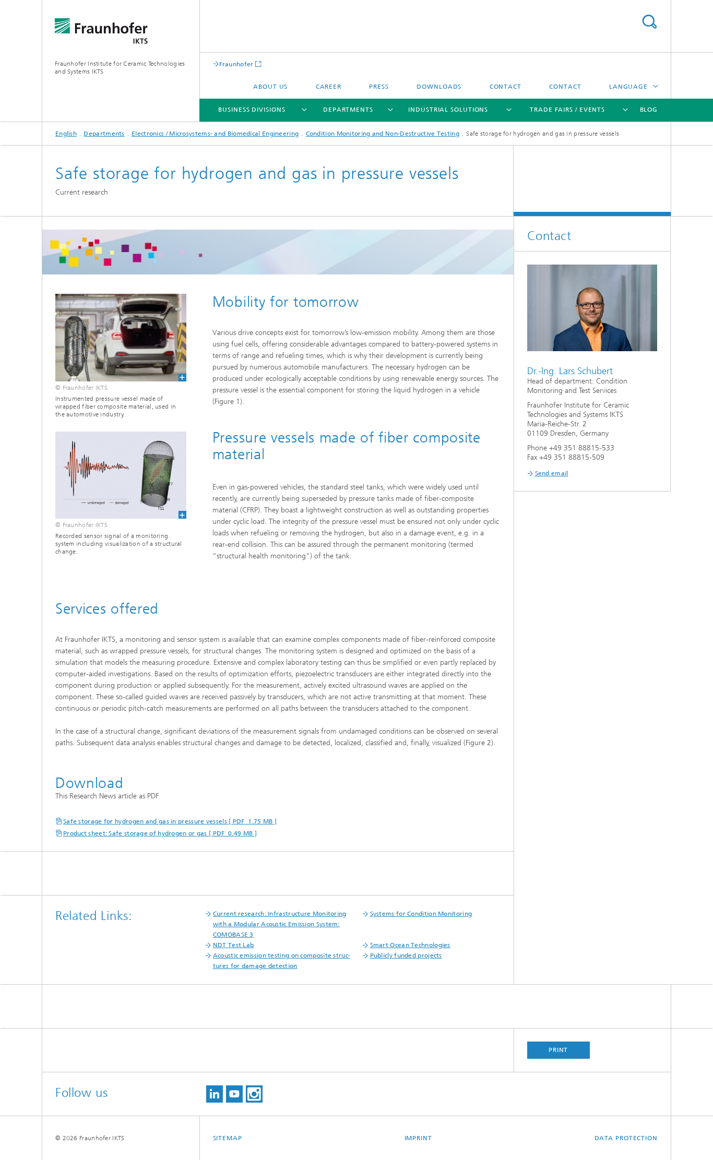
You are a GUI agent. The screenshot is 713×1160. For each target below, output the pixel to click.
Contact (505, 86)
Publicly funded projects (406, 955)
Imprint (418, 1138)
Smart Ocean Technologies (410, 945)
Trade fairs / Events (567, 109)
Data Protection (626, 1138)
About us (270, 86)
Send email (551, 473)
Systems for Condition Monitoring (421, 913)
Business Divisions (251, 109)
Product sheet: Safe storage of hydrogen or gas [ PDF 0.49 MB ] (160, 833)
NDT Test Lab (233, 945)
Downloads (439, 86)
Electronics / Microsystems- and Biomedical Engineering (215, 133)
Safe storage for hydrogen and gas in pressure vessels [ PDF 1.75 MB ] (170, 821)
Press (379, 86)
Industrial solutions (448, 109)
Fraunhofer (236, 64)
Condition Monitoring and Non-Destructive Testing (382, 133)
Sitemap (227, 1138)
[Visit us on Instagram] (254, 1094)
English (66, 133)
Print (558, 1050)
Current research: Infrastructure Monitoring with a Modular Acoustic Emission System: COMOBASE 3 (280, 924)
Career (328, 86)
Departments (348, 109)
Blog (649, 109)
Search (649, 21)
